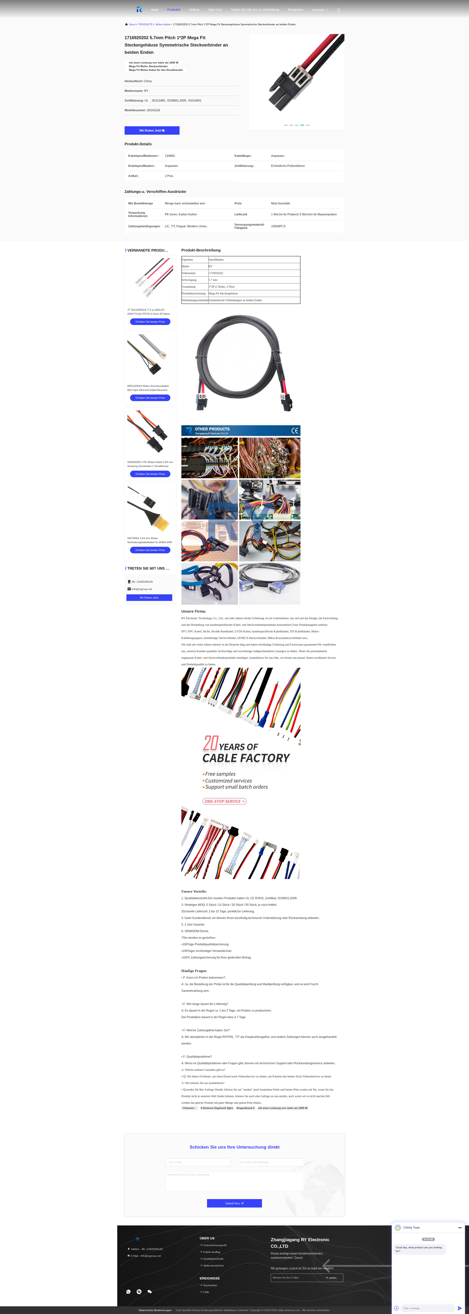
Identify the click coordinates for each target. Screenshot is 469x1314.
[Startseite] (139, 9)
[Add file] (396, 1308)
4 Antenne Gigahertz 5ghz (217, 1107)
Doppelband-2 (245, 1107)
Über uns (215, 10)
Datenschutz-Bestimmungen (155, 1310)
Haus (154, 10)
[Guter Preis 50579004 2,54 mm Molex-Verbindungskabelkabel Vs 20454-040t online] (150, 509)
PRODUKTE (145, 24)
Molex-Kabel (163, 24)
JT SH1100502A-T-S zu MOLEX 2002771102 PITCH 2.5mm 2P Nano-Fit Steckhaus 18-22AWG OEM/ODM (149, 313)
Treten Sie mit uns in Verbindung (255, 10)
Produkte (173, 10)
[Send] (460, 1308)
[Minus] (460, 1227)
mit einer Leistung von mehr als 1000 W (282, 1107)
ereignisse (295, 10)
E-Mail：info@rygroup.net (145, 1255)
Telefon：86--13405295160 (146, 1249)
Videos (194, 10)
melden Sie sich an (334, 1277)
